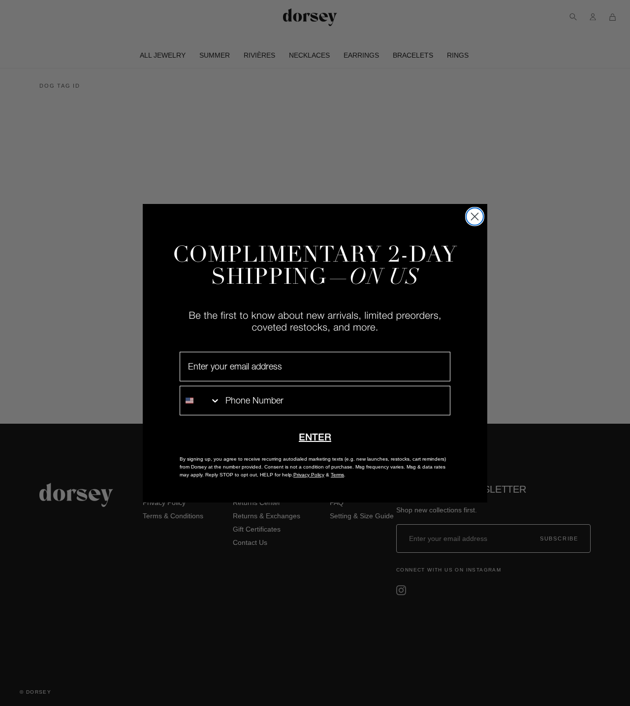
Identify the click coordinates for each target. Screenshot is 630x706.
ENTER (315, 437)
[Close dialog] (474, 216)
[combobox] (200, 400)
